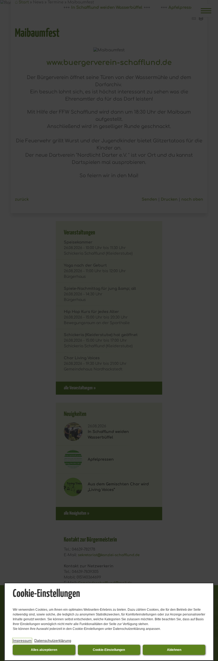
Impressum (22, 640)
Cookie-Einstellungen (109, 650)
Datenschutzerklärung (52, 640)
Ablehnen (174, 650)
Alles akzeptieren (44, 650)
